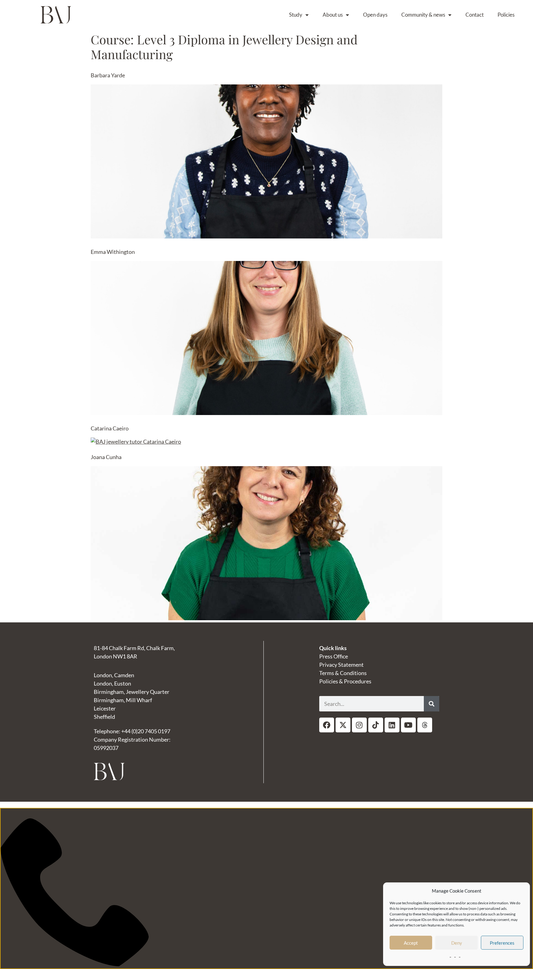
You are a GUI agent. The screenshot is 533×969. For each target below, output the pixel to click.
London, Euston (112, 683)
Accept (411, 943)
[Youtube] (408, 725)
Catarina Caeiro (110, 428)
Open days (375, 14)
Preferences (502, 943)
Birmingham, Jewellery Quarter (131, 691)
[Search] (431, 703)
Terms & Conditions (343, 673)
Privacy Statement (341, 664)
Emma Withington (113, 251)
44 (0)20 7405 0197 (147, 731)
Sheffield (104, 716)
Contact (474, 14)
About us (333, 14)
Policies (506, 14)
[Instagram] (359, 725)
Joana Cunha (106, 457)
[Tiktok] (375, 725)
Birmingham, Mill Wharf (123, 700)
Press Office (333, 656)
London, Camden (114, 675)
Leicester (105, 708)
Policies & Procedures (345, 681)
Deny (456, 943)
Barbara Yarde (108, 75)
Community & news (423, 14)
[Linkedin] (392, 725)
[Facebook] (326, 725)
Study (295, 14)
